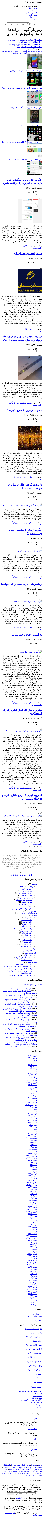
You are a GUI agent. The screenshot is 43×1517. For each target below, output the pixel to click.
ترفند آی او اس (26, 920)
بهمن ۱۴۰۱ (33, 1107)
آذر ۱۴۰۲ (33, 1091)
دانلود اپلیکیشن (26, 951)
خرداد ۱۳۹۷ (32, 1207)
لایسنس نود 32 (36, 1402)
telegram (30, 1467)
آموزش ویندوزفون (25, 904)
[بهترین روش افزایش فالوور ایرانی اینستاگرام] (23, 731)
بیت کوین (38, 1374)
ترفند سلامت (27, 973)
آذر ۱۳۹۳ (33, 1300)
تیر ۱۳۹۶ (33, 1231)
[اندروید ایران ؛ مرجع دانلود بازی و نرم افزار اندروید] (21, 816)
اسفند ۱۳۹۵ (32, 1240)
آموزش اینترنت (26, 891)
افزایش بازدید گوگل (34, 1370)
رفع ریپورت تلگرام (34, 1366)
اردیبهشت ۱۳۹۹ (31, 1156)
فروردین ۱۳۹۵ (31, 1265)
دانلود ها (34, 949)
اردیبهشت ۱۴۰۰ (31, 1138)
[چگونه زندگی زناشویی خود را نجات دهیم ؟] (24, 551)
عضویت (10, 1494)
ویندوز (20, 1467)
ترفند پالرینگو (27, 926)
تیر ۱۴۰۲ (33, 1100)
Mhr (35, 1439)
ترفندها (34, 915)
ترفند (28, 1465)
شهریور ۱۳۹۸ (32, 1174)
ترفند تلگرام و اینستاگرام (22, 929)
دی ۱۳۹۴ (33, 1271)
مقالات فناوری (26, 960)
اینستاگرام (6, 1465)
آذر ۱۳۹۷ (33, 1194)
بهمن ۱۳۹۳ (33, 1296)
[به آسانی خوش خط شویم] (31, 652)
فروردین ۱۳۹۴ (31, 1291)
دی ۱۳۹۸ (33, 1165)
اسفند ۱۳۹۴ (32, 1267)
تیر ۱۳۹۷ (33, 1205)
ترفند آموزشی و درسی (23, 964)
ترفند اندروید (37, 51)
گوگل (10, 1471)
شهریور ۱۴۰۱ (32, 1114)
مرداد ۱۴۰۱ (32, 1116)
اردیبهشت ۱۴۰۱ (31, 1120)
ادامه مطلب (37, 248)
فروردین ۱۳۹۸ (31, 1185)
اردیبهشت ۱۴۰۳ (31, 1080)
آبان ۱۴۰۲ (33, 1094)
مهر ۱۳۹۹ (33, 1147)
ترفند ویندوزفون (26, 946)
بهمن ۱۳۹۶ (33, 1216)
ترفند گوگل (28, 935)
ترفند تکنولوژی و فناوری (22, 51)
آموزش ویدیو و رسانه (24, 900)
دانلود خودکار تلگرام (34, 1361)
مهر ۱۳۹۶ (33, 1225)
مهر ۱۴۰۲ (33, 1096)
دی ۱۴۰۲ (33, 1089)
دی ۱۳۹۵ (33, 1245)
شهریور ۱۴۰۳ (32, 1074)
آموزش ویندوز (26, 902)
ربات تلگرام (37, 1378)
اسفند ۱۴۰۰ (32, 1122)
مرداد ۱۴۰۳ (32, 1076)
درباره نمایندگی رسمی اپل (21, 988)
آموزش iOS (26, 886)
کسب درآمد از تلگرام (24, 957)
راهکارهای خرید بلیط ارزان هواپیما (21, 583)
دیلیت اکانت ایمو (35, 1333)
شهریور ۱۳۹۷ (32, 1200)
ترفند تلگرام (25, 1473)
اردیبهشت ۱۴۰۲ (31, 1105)
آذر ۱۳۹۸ (33, 1167)
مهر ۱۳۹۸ (33, 1171)
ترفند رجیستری (26, 931)
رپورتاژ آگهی (27, 246)
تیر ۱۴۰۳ (33, 1078)
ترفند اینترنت (7, 51)
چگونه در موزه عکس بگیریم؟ (24, 410)
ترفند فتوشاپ (27, 933)
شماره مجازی (36, 1382)
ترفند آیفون (27, 1475)
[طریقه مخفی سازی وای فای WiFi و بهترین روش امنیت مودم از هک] (30, 379)
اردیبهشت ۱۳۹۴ (31, 1289)
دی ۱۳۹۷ (33, 1191)
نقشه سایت (37, 1515)
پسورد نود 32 (37, 1398)
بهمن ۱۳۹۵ (33, 1243)
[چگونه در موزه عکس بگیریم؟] (30, 449)
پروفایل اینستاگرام (34, 1357)
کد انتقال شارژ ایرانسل (33, 1349)
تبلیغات (34, 11)
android (26, 1471)
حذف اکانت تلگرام (35, 1316)
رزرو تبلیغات (37, 1314)
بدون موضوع (32, 911)
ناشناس (34, 1449)
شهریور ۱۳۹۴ (32, 1280)
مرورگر (34, 1475)
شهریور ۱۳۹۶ (32, 1227)
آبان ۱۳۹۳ (33, 1303)
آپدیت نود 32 (37, 1396)
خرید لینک (38, 1393)
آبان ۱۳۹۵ (33, 1249)
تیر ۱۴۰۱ (33, 1118)
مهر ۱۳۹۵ (33, 1251)
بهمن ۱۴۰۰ (33, 1125)
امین (35, 1418)
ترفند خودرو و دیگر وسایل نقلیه (20, 971)
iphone (9, 1473)
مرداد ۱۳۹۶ (32, 1229)
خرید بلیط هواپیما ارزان (28, 253)
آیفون (25, 1467)
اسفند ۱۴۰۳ (32, 1065)
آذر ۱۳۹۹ (33, 1145)
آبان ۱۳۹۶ (33, 1223)
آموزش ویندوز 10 (37, 1469)
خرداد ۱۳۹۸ (32, 1180)
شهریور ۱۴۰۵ (32, 1056)
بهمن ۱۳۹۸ (33, 1162)
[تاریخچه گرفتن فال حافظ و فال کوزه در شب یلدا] (22, 505)
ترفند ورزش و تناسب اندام (22, 975)
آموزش (34, 884)
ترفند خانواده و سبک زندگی (21, 969)
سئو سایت (38, 1405)
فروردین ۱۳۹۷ (31, 1211)
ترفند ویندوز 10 (26, 944)
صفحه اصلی (32, 8)
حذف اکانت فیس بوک (33, 1345)
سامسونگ (4, 1471)
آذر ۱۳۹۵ (33, 1247)
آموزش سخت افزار (24, 893)
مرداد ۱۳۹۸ (32, 1176)
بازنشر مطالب (31, 13)
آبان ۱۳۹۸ (33, 1169)
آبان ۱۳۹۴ (33, 1276)
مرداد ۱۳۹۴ (32, 1283)
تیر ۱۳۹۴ (33, 1285)
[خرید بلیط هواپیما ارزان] (30, 292)
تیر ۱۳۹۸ (33, 1178)
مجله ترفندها (37, 1320)
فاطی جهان (32, 1429)
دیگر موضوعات (26, 403)
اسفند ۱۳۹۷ (32, 1187)
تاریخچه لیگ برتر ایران (21, 1017)
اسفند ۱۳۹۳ (32, 1294)
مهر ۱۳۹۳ (33, 1305)
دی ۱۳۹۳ (33, 1298)
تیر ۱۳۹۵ (33, 1258)
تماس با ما (33, 15)
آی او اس (17, 1469)
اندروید (40, 1465)
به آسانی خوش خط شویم (27, 634)
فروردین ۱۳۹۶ (31, 1238)
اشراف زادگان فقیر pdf (20, 1046)
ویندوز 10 (34, 1465)
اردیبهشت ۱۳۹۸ (31, 1183)
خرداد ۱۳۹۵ (32, 1260)
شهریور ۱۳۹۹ (32, 1149)
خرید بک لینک (10, 1513)
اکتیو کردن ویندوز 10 (34, 1337)
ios (31, 1473)
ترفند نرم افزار (26, 940)
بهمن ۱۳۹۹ (33, 1140)
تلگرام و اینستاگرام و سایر (22, 909)
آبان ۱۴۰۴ (33, 1062)
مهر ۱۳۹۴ (33, 1278)
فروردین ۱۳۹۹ (31, 1158)
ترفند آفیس (28, 917)
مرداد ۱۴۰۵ (32, 1058)
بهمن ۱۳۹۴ (33, 1269)
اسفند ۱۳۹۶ (32, 1214)
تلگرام (23, 1465)
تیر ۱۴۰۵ (33, 1060)
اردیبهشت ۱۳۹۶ (31, 1236)
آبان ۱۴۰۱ (33, 1109)
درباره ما (33, 17)
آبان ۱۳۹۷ (33, 1196)
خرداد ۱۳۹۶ (32, 1234)
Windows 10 (37, 1473)
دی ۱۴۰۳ (33, 1067)
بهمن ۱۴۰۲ (33, 1087)
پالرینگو (29, 906)
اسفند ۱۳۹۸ (32, 1160)
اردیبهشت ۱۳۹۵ (31, 1263)
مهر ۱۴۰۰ (33, 1131)
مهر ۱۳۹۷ (33, 1198)
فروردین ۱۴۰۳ (31, 1082)
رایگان (39, 1407)
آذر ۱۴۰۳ (33, 1069)
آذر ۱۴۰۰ (33, 1127)
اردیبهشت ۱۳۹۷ (31, 1209)
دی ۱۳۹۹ (33, 1142)
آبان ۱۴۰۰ (33, 1129)
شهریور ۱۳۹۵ (32, 1254)
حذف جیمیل (37, 1341)
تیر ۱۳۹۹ (33, 1151)
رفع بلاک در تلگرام (35, 1353)
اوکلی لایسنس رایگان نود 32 (31, 1400)
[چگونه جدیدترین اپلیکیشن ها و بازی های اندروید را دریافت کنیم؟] (30, 222)
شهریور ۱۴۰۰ (32, 1134)
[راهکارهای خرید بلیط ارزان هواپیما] (27, 601)
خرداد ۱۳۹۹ (32, 1154)
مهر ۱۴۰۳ (33, 1071)
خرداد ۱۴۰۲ (32, 1102)
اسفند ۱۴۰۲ (32, 1085)
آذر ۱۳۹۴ (33, 1274)
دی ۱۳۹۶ (33, 1218)
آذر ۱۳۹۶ (33, 1220)
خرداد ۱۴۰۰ (32, 1136)
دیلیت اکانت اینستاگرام (33, 1329)
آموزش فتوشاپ (26, 895)
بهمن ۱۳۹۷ (33, 1189)
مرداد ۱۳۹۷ (32, 1203)
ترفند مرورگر (27, 937)
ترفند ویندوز (27, 942)
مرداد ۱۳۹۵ (32, 1256)
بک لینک (34, 19)
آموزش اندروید (26, 889)
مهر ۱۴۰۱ (33, 1111)
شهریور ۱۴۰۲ (32, 1098)
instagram (14, 1467)
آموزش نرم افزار (25, 897)
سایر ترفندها (32, 962)
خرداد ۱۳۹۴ (32, 1287)
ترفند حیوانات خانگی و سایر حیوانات (18, 966)
